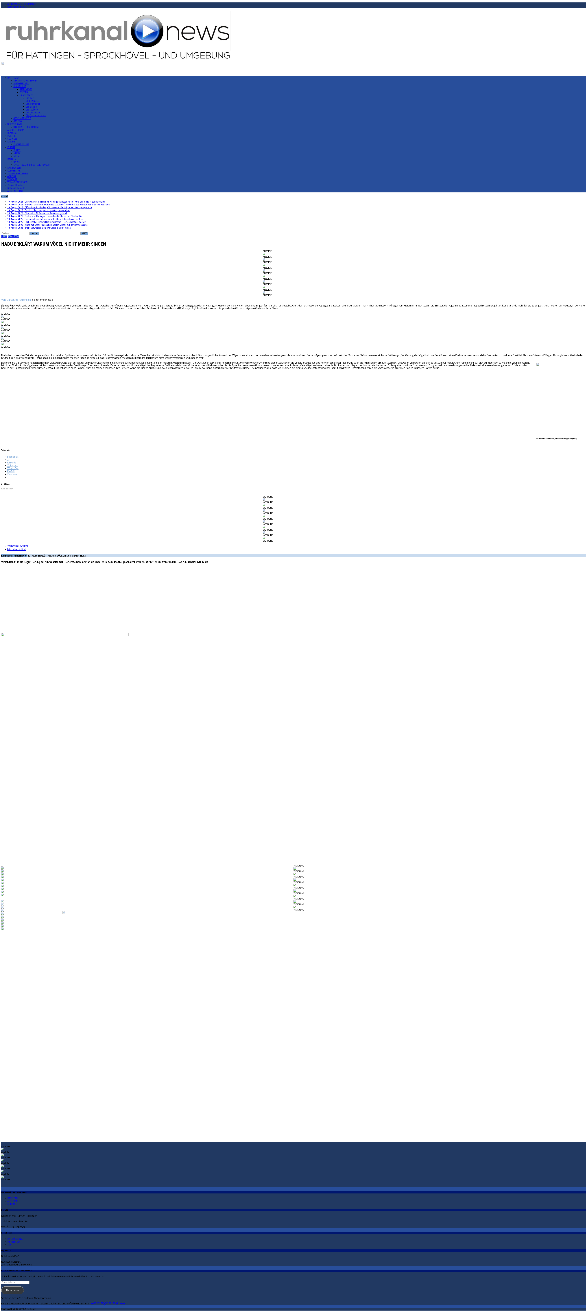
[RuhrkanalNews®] (293, 36)
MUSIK (16, 153)
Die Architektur (33, 103)
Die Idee (30, 98)
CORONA (24, 92)
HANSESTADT (26, 95)
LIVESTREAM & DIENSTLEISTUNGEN (31, 164)
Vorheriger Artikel (17, 546)
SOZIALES (12, 138)
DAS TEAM (12, 1198)
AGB (9, 1244)
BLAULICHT (13, 132)
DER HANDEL (32, 101)
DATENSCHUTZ (15, 1238)
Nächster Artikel (16, 549)
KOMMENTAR (13, 170)
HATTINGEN (13, 77)
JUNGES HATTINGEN (17, 173)
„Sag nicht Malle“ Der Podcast (21, 3)
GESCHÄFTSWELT (22, 118)
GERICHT (11, 176)
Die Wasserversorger (36, 115)
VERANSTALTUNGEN (17, 182)
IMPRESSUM (13, 1241)
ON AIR (16, 161)
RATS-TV (11, 159)
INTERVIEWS (26, 89)
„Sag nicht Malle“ (15, 185)
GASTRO (17, 121)
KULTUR (11, 147)
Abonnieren (13, 1290)
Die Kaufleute (32, 109)
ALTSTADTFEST (15, 191)
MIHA (16, 156)
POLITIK (11, 135)
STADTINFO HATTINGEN (25, 80)
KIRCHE (11, 141)
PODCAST (12, 179)
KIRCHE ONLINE (21, 144)
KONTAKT (12, 1204)
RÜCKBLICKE (19, 86)
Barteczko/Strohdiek (19, 300)
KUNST (16, 150)
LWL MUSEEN (14, 167)
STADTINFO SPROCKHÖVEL (27, 127)
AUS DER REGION (15, 130)
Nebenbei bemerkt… (17, 6)
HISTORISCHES (21, 83)
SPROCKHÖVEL (14, 124)
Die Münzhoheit (33, 112)
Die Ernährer (31, 106)
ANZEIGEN (12, 1201)
